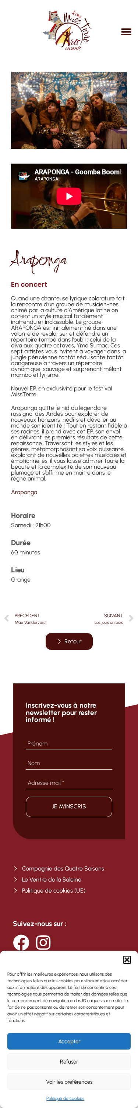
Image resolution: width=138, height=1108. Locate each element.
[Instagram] (43, 942)
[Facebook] (21, 942)
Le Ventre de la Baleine (51, 879)
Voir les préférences (69, 1082)
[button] (127, 960)
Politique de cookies (65, 1098)
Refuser (69, 1061)
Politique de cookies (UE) (53, 890)
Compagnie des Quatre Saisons (63, 868)
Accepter (69, 1041)
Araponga (24, 492)
